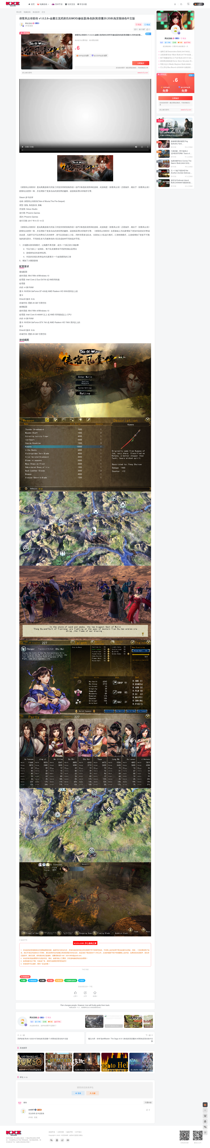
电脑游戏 (27, 12)
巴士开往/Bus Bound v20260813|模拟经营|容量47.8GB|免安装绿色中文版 (176, 67)
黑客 (179, 198)
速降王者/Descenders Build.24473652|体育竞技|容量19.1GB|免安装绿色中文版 (176, 51)
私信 (148, 24)
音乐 (169, 215)
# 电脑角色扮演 (71, 980)
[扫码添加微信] (205, 1127)
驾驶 (171, 205)
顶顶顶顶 (168, 227)
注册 (93, 1093)
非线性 (175, 215)
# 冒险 (23, 980)
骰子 (160, 205)
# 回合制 (59, 980)
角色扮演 (36, 12)
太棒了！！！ (169, 235)
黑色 (160, 198)
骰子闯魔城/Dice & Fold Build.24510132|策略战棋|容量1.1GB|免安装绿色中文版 (176, 58)
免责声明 (69, 1132)
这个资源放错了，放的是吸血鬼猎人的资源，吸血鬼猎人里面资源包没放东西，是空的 (178, 274)
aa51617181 (169, 255)
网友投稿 (28, 23)
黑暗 (174, 198)
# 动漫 (50, 980)
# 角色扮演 (32, 980)
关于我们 (78, 1132)
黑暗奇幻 (168, 198)
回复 (35, 1117)
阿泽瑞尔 (168, 247)
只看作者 (148, 1102)
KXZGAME (64, 1135)
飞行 (181, 205)
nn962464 (168, 224)
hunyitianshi (169, 269)
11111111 (168, 265)
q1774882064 (169, 262)
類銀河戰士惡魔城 (165, 208)
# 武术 (82, 980)
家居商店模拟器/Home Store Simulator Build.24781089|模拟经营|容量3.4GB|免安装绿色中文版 (176, 61)
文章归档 (60, 1132)
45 (45, 1022)
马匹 (176, 205)
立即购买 (140, 63)
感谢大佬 (168, 242)
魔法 (166, 202)
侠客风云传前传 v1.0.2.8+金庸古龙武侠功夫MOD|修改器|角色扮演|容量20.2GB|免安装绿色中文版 (77, 18)
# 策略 (42, 980)
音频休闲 (162, 215)
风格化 (187, 205)
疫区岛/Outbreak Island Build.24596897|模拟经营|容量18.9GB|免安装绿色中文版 (181, 182)
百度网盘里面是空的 (172, 250)
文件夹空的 (169, 257)
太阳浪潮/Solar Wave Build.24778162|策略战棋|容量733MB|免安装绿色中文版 (176, 54)
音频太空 (162, 212)
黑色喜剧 (184, 195)
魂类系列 (173, 202)
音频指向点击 (179, 208)
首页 (20, 12)
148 (51, 1022)
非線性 (181, 215)
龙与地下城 (163, 195)
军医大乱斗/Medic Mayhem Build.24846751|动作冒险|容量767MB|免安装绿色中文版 (176, 64)
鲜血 (160, 202)
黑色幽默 (176, 195)
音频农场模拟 (180, 212)
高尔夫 (188, 202)
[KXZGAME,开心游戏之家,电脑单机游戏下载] (13, 1133)
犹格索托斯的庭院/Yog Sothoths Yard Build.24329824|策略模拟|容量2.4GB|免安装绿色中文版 (181, 145)
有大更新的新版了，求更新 (174, 284)
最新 (20, 1102)
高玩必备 (181, 202)
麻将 (184, 198)
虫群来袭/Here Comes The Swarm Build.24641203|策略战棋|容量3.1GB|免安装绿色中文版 (181, 164)
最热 (25, 1102)
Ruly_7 (167, 232)
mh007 (31, 1109)
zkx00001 (168, 281)
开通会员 (200, 4)
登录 (79, 1093)
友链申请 (52, 1132)
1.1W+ (39, 1022)
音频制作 (171, 212)
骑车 (166, 205)
